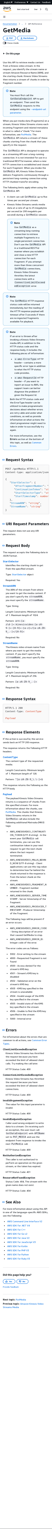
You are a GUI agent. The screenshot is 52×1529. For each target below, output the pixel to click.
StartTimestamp (25, 496)
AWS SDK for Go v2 (17, 1233)
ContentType (10, 757)
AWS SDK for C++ (16, 1229)
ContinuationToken (27, 489)
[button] (11, 53)
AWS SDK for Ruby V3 (18, 1258)
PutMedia (26, 134)
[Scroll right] (40, 9)
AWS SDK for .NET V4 (18, 1225)
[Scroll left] (15, 9)
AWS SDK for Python (18, 1254)
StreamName (18, 506)
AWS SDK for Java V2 (18, 1238)
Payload (7, 794)
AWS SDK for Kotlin (17, 1246)
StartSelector (20, 482)
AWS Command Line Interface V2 (24, 1221)
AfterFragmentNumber (29, 486)
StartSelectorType (27, 492)
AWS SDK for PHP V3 (18, 1250)
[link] (35, 23)
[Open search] (46, 9)
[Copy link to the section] (3, 459)
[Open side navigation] (4, 17)
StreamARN (17, 503)
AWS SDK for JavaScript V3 (21, 1242)
